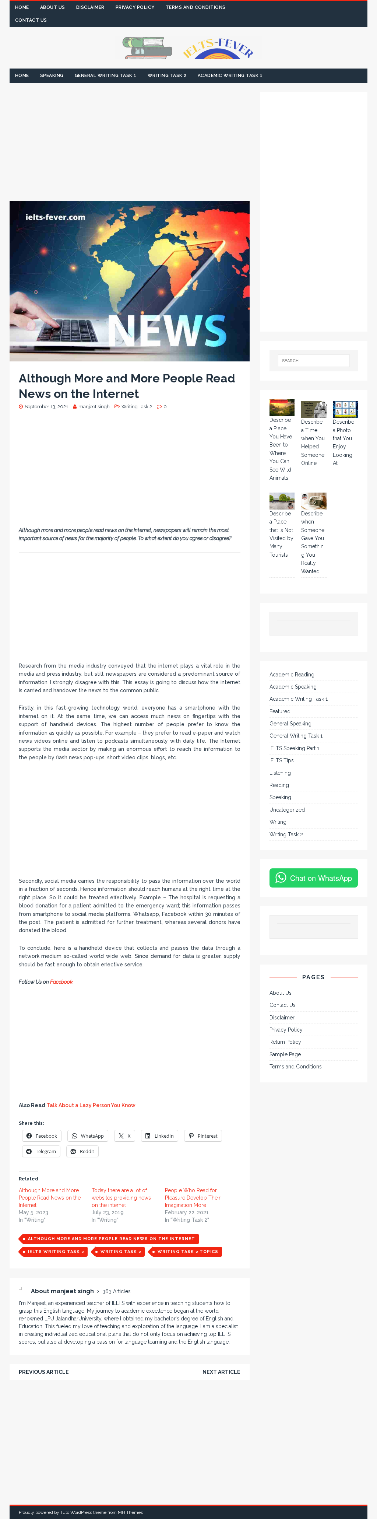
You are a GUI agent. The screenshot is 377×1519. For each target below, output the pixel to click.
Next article (221, 1372)
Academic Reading (291, 675)
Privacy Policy (135, 7)
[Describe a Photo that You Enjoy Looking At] (345, 409)
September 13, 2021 (46, 406)
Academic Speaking (293, 687)
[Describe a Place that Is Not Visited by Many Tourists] (282, 501)
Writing (277, 822)
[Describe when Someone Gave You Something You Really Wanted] (314, 501)
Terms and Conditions (196, 7)
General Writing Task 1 (106, 75)
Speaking (52, 75)
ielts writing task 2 (56, 1251)
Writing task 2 (121, 1251)
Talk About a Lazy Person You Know (90, 1105)
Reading (279, 785)
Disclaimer (90, 7)
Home (22, 7)
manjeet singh (94, 406)
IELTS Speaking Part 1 (294, 748)
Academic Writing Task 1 (230, 75)
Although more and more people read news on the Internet (111, 1238)
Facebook (62, 982)
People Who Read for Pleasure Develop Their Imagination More (193, 1197)
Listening (280, 773)
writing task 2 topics (188, 1251)
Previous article (44, 1372)
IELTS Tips (281, 760)
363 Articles (116, 1291)
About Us (52, 7)
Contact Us (31, 20)
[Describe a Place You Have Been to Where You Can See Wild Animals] (282, 407)
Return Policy (285, 1042)
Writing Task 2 (167, 75)
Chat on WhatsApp (321, 877)
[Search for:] (314, 360)
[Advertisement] (130, 146)
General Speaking (290, 724)
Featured (279, 711)
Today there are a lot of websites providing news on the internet (121, 1197)
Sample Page (285, 1054)
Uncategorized (287, 810)
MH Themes (130, 1512)
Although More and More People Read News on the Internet (50, 1197)
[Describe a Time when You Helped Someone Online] (314, 409)
